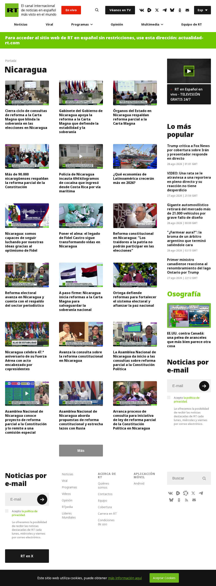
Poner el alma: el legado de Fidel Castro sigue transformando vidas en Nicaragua (79, 240)
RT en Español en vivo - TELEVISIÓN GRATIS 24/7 (186, 94)
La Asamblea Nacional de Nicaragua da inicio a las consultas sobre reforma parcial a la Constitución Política (134, 360)
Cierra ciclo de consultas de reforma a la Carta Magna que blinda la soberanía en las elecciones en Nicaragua (26, 119)
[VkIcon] (141, 10)
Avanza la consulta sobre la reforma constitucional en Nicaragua (81, 356)
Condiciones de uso (106, 522)
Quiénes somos (103, 485)
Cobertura (105, 507)
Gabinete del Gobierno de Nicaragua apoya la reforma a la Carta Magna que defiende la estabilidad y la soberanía (81, 121)
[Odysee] (185, 493)
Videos (66, 493)
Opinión (117, 24)
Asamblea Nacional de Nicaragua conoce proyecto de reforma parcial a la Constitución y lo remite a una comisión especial (26, 422)
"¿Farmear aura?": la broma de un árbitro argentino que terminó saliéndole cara (186, 238)
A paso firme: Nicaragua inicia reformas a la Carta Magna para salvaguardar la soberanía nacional (81, 301)
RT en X (27, 556)
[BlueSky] (172, 10)
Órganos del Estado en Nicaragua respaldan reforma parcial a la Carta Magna (132, 117)
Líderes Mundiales (69, 515)
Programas (80, 24)
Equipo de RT (191, 24)
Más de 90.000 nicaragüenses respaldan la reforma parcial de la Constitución (26, 180)
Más (80, 450)
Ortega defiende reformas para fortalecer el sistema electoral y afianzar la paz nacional (134, 299)
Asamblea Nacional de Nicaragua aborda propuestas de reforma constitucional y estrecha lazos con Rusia (81, 420)
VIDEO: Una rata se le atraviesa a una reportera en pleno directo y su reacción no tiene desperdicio (189, 182)
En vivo (71, 10)
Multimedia (150, 24)
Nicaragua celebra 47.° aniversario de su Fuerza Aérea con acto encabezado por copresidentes (26, 360)
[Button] (97, 10)
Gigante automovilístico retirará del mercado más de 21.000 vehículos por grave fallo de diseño (189, 211)
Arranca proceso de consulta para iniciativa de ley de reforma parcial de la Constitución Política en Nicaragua (134, 420)
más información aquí (125, 578)
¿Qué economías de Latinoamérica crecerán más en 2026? (133, 178)
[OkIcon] (179, 10)
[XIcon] (157, 10)
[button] (189, 71)
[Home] (12, 10)
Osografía (184, 294)
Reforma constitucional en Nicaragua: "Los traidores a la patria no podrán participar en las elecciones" (133, 242)
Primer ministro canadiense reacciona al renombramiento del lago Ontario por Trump (189, 266)
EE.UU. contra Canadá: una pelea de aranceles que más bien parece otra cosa (189, 339)
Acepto (187, 399)
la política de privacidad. (187, 400)
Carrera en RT (107, 513)
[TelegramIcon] (164, 10)
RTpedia (67, 507)
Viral (49, 24)
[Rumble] (149, 10)
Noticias (20, 24)
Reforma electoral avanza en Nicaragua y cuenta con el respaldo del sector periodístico (24, 299)
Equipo (102, 500)
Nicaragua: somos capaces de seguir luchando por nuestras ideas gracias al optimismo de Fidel (24, 242)
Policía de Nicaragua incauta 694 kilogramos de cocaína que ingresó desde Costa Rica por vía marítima (80, 183)
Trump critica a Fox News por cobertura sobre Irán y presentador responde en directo (188, 152)
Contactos (105, 494)
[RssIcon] (186, 500)
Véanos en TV (120, 10)
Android (139, 483)
